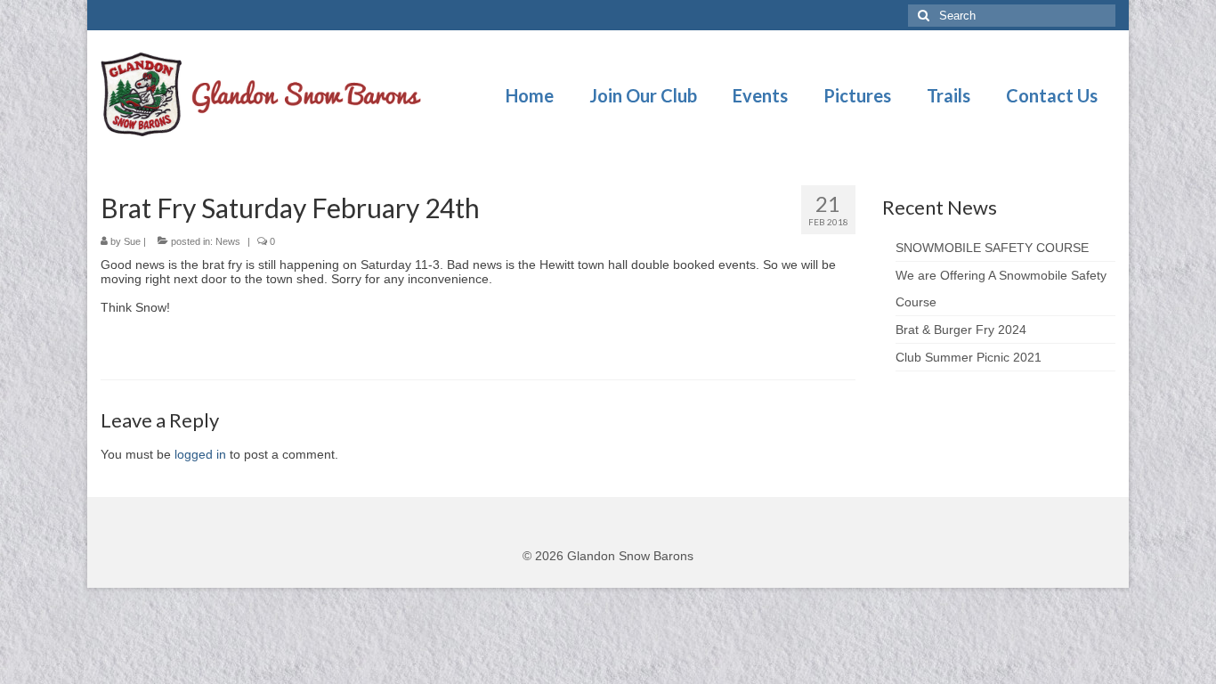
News (227, 241)
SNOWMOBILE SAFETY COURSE (992, 247)
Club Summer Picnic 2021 (969, 357)
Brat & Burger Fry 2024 (961, 329)
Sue (132, 241)
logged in (200, 454)
